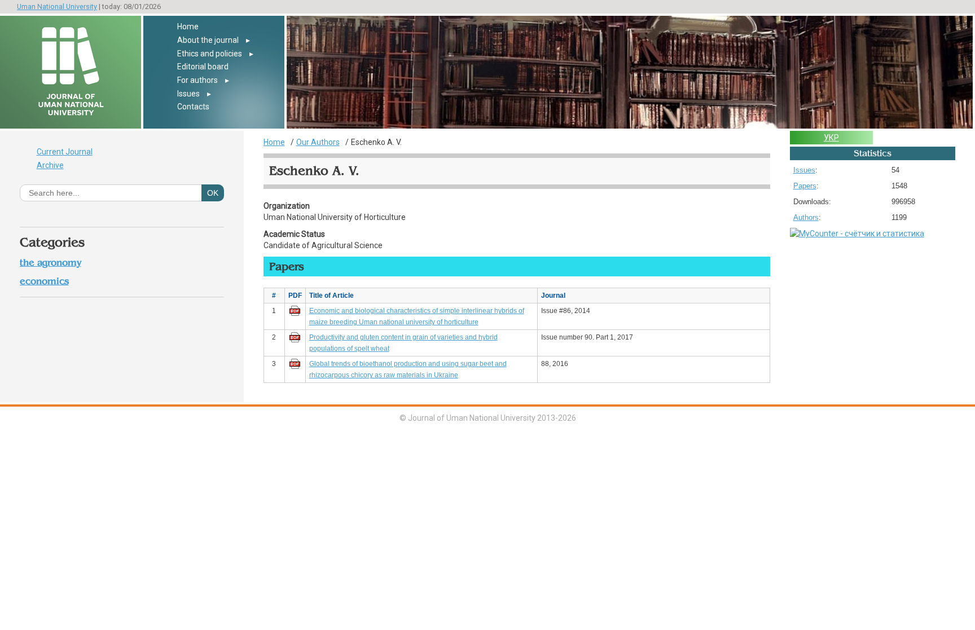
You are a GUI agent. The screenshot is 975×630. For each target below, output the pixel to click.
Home (188, 26)
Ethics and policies (209, 53)
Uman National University (57, 6)
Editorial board (203, 66)
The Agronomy (50, 262)
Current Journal (65, 151)
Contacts (193, 106)
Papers (804, 186)
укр (831, 137)
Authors (806, 217)
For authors (197, 80)
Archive (50, 165)
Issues (188, 93)
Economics (44, 281)
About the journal (208, 40)
